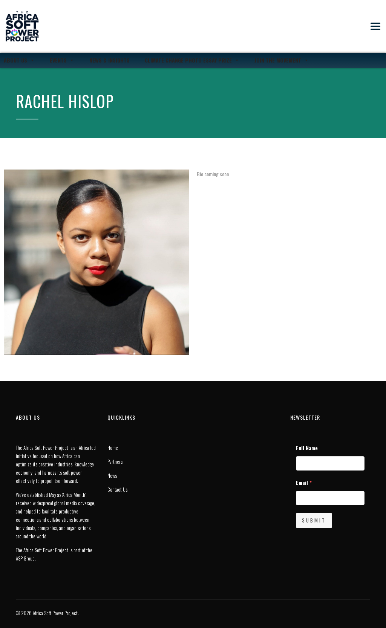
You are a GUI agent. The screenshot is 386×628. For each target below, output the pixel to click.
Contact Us (117, 489)
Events (58, 60)
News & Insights (109, 60)
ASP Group (25, 558)
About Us (15, 60)
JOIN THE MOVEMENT (277, 60)
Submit (314, 520)
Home (112, 447)
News (112, 475)
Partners (115, 461)
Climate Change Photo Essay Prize (188, 60)
